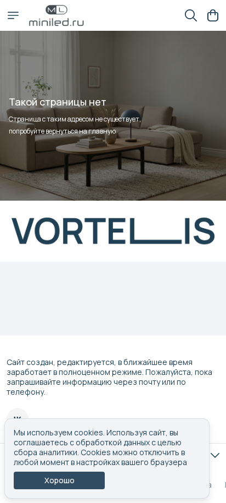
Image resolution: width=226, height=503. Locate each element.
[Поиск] (190, 15)
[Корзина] (212, 15)
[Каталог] (13, 15)
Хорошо (59, 480)
